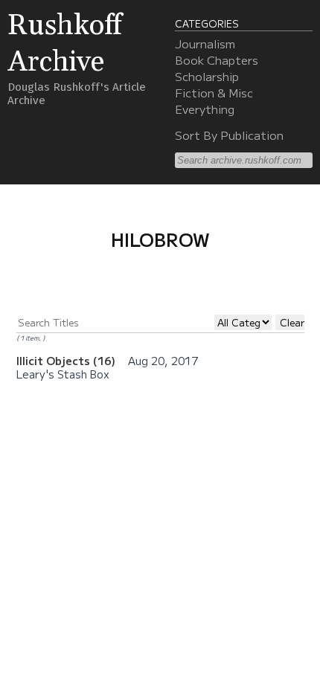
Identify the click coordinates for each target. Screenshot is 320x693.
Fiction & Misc (214, 92)
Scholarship (207, 76)
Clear (292, 322)
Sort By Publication (229, 134)
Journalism (205, 43)
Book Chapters (216, 59)
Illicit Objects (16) (67, 360)
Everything (204, 108)
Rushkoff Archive (64, 43)
